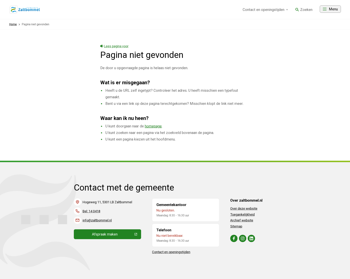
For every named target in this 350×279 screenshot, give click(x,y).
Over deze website (243, 208)
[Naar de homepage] (24, 10)
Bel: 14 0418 (91, 211)
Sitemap (236, 226)
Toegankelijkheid (242, 214)
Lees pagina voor (116, 46)
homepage (153, 126)
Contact (263, 9)
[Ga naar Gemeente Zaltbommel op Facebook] (234, 238)
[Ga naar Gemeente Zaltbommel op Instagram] (242, 238)
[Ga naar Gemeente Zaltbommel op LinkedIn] (251, 238)
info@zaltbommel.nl (97, 220)
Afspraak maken (116, 235)
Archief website (241, 220)
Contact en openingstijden (171, 252)
